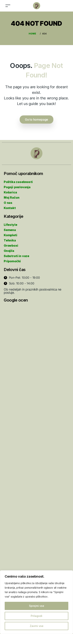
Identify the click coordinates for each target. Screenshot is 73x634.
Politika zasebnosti (18, 182)
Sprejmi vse (36, 605)
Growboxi (11, 245)
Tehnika (10, 240)
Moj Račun (11, 197)
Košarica (10, 192)
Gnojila (9, 251)
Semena (10, 230)
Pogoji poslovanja (17, 187)
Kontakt (10, 208)
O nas (8, 203)
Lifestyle (10, 225)
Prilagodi (36, 615)
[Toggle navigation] (8, 5)
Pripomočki (12, 261)
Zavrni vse (36, 625)
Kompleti (10, 235)
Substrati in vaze (16, 256)
